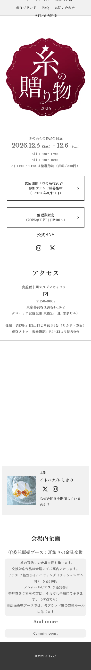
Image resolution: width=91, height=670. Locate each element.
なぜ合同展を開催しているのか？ (60, 501)
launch (46, 294)
